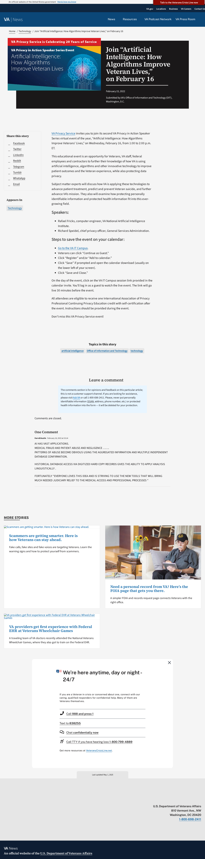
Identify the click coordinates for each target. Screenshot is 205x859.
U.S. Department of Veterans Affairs (66, 853)
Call (80, 713)
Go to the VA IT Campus (73, 248)
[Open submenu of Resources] (138, 19)
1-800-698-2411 (190, 819)
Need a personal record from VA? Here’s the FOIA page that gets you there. (149, 588)
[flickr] (199, 799)
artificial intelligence (73, 351)
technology (137, 351)
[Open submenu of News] (117, 19)
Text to (70, 723)
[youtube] (162, 799)
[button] (200, 19)
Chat (82, 732)
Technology (15, 208)
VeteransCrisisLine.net (99, 750)
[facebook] (180, 799)
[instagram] (187, 799)
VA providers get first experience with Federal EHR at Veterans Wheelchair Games (50, 628)
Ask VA (76, 397)
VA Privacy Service (63, 133)
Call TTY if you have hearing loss (99, 741)
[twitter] (168, 799)
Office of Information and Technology (107, 351)
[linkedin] (193, 799)
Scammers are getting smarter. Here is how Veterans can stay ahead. (43, 537)
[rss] (174, 799)
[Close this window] (169, 662)
